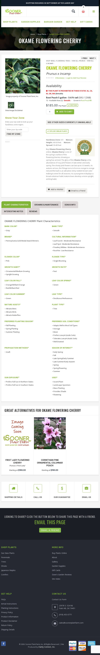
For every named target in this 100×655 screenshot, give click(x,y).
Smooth (56, 230)
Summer (56, 371)
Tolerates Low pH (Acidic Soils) (65, 338)
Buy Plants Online (59, 553)
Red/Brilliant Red (12, 288)
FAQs (3, 599)
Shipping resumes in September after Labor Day (50, 3)
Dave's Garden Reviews (62, 574)
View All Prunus (78, 61)
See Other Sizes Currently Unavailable (69, 122)
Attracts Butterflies (13, 315)
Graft (8, 352)
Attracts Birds (11, 312)
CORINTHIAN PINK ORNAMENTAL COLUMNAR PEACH (50, 463)
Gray (8, 230)
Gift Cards (56, 570)
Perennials (5, 557)
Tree (55, 308)
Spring (55, 365)
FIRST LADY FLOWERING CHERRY (17, 461)
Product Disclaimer (9, 621)
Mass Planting (58, 388)
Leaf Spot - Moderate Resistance (66, 244)
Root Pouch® (86, 100)
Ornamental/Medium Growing (18, 271)
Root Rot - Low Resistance (63, 250)
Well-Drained (58, 341)
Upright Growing (12, 274)
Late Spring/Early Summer (63, 358)
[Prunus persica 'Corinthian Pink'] (50, 433)
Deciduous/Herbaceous (62, 298)
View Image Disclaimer (14, 110)
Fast (55, 271)
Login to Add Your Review (76, 78)
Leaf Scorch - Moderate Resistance (67, 241)
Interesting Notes (13, 211)
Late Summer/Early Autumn (64, 361)
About (54, 557)
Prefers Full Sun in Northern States (19, 382)
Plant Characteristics (16, 205)
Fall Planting (10, 325)
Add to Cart (66, 112)
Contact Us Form (59, 599)
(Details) (59, 93)
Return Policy (6, 625)
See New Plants (7, 553)
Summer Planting (12, 332)
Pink (7, 261)
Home (32, 34)
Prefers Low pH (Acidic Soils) (64, 335)
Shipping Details (8, 629)
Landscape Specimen (61, 385)
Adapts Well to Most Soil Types (65, 325)
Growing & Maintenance (46, 205)
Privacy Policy (7, 612)
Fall (54, 355)
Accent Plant (58, 382)
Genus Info (70, 205)
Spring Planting (12, 329)
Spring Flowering (59, 368)
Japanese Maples (8, 570)
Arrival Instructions (9, 604)
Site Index (56, 579)
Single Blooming (59, 261)
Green (55, 285)
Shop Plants (42, 34)
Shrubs (4, 566)
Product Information (9, 616)
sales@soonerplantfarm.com (71, 623)
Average (56, 329)
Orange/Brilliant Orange (15, 285)
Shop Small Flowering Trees (58, 61)
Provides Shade (59, 391)
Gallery (55, 561)
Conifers (4, 574)
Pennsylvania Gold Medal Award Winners (22, 241)
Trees (3, 561)
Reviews (33, 211)
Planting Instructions (9, 608)
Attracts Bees (11, 308)
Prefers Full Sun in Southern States (20, 385)
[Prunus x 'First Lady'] (17, 433)
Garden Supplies (58, 566)
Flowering (57, 394)
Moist (55, 332)
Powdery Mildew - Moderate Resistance (69, 247)
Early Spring (58, 352)
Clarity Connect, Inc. (46, 647)
